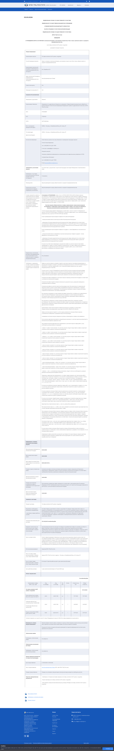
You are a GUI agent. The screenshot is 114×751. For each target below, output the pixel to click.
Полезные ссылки (28, 743)
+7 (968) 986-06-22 (45, 1)
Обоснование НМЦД (32, 693)
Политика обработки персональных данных (42, 743)
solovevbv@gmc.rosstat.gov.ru (51, 163)
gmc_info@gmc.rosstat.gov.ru (79, 721)
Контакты (87, 5)
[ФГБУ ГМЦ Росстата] (35, 5)
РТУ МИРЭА (62, 5)
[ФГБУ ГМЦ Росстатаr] (31, 713)
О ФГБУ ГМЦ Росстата (51, 5)
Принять (108, 748)
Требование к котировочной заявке (35, 697)
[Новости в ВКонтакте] (86, 1)
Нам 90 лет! (71, 5)
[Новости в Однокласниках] (89, 1)
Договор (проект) (31, 700)
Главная (26, 9)
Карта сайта (86, 743)
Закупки (79, 5)
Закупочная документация (40, 9)
